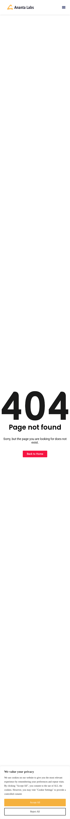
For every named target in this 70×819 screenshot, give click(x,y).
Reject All (35, 811)
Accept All (35, 802)
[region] (35, 792)
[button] (64, 7)
